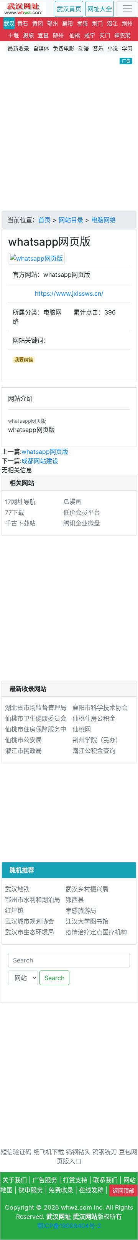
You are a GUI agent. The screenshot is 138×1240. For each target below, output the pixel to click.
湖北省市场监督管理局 (35, 707)
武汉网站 (85, 1216)
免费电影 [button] (63, 48)
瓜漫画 (72, 501)
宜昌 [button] (43, 35)
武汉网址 (58, 1216)
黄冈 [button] (37, 23)
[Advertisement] (69, 137)
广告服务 (45, 1180)
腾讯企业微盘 (81, 523)
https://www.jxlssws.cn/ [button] (69, 293)
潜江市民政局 (23, 751)
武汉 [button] (9, 23)
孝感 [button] (82, 23)
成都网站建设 (39, 461)
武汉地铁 (17, 889)
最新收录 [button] (18, 48)
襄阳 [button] (67, 23)
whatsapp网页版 (44, 451)
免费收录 (61, 1189)
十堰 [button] (13, 35)
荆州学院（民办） (97, 740)
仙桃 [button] (74, 35)
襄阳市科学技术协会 (100, 707)
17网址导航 (20, 501)
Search (54, 978)
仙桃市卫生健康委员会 (35, 718)
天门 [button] (104, 35)
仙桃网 (81, 729)
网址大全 (99, 9)
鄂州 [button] (52, 23)
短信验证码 (16, 1152)
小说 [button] (112, 48)
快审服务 (30, 1189)
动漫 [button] (83, 48)
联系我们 (105, 1180)
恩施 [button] (28, 35)
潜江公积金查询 (93, 751)
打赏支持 (75, 1180)
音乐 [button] (98, 48)
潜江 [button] (112, 23)
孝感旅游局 (81, 910)
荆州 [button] (127, 23)
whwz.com (76, 1207)
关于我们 (14, 1180)
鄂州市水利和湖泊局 (32, 900)
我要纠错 (24, 360)
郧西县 (75, 900)
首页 (44, 220)
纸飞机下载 (48, 1152)
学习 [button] (127, 48)
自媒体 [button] (41, 48)
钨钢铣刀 (104, 1152)
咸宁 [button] (89, 35)
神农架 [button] (122, 35)
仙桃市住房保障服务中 (35, 729)
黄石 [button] (22, 23)
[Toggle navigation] (127, 9)
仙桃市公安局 (23, 740)
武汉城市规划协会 (29, 921)
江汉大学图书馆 (87, 921)
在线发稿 (91, 1189)
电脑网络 (103, 220)
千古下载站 (20, 523)
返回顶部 (123, 1190)
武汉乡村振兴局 (87, 889)
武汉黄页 (69, 9)
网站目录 (71, 220)
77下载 (14, 512)
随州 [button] (58, 35)
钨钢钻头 (78, 1152)
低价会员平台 (81, 512)
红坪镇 (14, 910)
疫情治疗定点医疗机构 (96, 932)
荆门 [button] (97, 23)
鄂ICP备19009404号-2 (69, 1226)
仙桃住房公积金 (93, 718)
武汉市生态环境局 (29, 932)
